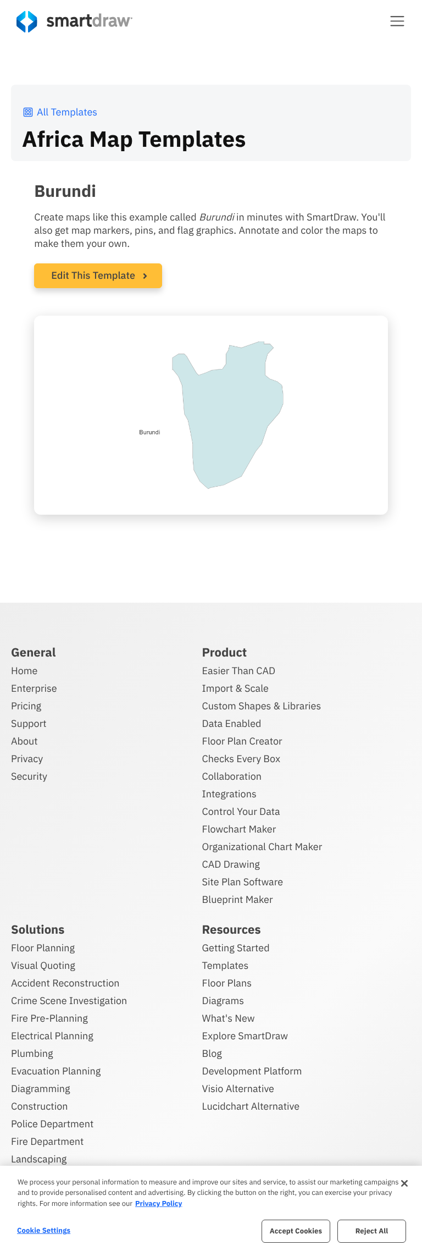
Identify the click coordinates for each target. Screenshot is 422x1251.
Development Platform (252, 1071)
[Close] (404, 1183)
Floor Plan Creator (242, 741)
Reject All (372, 1231)
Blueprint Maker (237, 899)
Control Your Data (241, 811)
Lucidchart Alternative (251, 1106)
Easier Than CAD (239, 670)
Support (29, 723)
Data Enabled (232, 723)
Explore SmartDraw (245, 1035)
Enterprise (34, 688)
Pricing (26, 705)
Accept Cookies (296, 1231)
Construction (39, 1106)
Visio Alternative (238, 1088)
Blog (212, 1053)
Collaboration (232, 776)
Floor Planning (43, 947)
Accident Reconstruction (65, 983)
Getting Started (236, 947)
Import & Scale (235, 688)
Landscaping (38, 1159)
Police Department (52, 1123)
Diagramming (40, 1088)
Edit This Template (93, 275)
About (24, 741)
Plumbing (32, 1053)
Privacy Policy (158, 1203)
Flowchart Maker (239, 829)
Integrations (229, 793)
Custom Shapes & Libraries (261, 705)
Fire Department (47, 1141)
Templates (225, 965)
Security (29, 776)
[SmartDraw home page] (74, 21)
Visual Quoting (43, 965)
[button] (397, 21)
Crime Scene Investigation (69, 1000)
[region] (211, 1208)
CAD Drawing (231, 864)
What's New (228, 1018)
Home (24, 670)
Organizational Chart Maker (262, 846)
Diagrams (223, 1000)
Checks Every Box (241, 758)
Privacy (27, 758)
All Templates (67, 112)
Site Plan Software (242, 881)
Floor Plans (227, 983)
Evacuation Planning (56, 1071)
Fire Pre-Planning (49, 1018)
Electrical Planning (52, 1035)
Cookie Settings (43, 1230)
